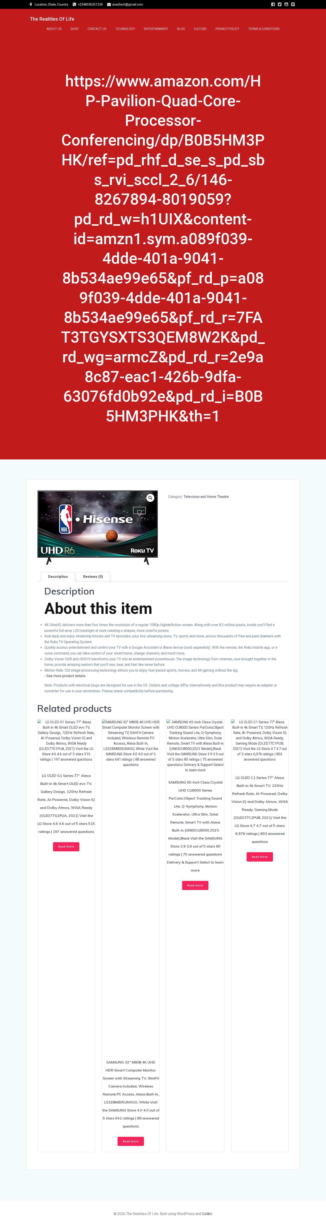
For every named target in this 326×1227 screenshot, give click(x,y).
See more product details (66, 676)
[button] (150, 498)
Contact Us (97, 29)
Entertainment (156, 29)
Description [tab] (58, 577)
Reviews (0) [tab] (93, 577)
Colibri (207, 1214)
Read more (66, 846)
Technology (125, 29)
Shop (75, 29)
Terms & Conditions (264, 29)
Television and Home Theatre (206, 497)
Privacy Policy (227, 29)
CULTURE (200, 29)
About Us (54, 29)
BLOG (181, 29)
